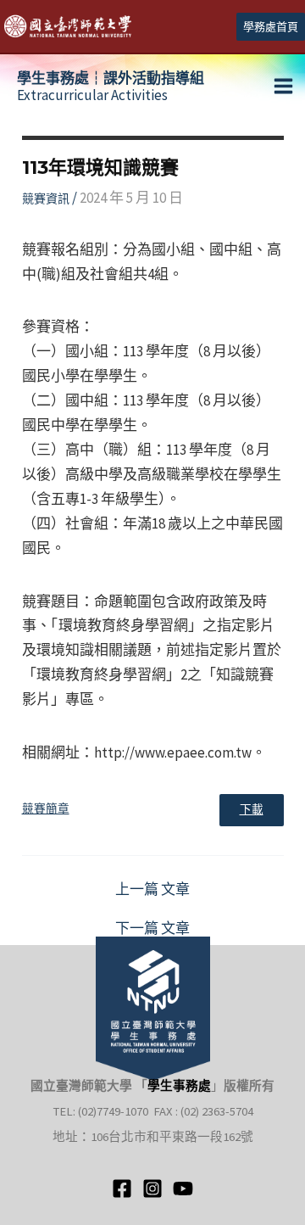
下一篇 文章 (152, 928)
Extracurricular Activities (110, 86)
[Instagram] (152, 1188)
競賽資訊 (45, 198)
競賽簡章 (45, 809)
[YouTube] (183, 1188)
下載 (251, 810)
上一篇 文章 (152, 889)
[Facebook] (122, 1188)
